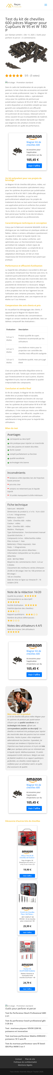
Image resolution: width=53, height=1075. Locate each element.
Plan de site (30, 1059)
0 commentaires (28, 38)
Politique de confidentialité (25, 1062)
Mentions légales (25, 1065)
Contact (18, 1059)
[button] (19, 82)
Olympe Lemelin (15, 35)
